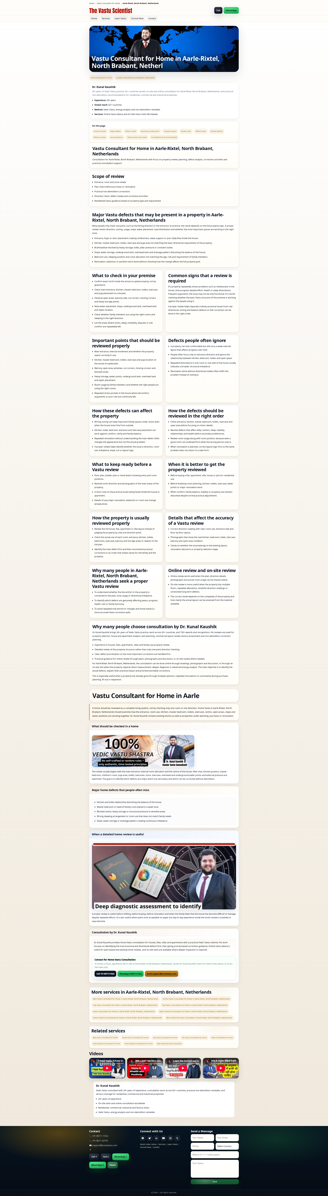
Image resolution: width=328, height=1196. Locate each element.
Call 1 (94, 1156)
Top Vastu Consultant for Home (165, 1037)
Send (215, 1182)
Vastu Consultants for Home (222, 1037)
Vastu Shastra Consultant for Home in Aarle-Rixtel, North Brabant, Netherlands (193, 1011)
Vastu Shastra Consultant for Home (106, 1043)
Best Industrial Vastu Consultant (169, 1043)
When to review (100, 137)
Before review (201, 131)
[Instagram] (170, 1138)
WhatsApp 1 (120, 1156)
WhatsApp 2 (97, 1165)
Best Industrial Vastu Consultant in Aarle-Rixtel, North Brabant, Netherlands (199, 1017)
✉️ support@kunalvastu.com (103, 1145)
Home (91, 3)
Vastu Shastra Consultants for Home (138, 1043)
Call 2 (106, 1156)
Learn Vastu (120, 18)
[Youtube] (163, 1138)
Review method (217, 131)
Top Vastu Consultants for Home (194, 1037)
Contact (152, 18)
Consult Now (137, 18)
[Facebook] (142, 1138)
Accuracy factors (116, 137)
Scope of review (100, 131)
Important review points (150, 131)
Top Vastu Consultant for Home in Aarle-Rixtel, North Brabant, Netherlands (125, 1005)
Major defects (115, 131)
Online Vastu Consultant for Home (135, 1037)
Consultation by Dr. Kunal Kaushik (164, 137)
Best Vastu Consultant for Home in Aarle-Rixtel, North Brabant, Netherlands (125, 999)
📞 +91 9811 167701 (98, 1140)
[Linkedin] (156, 1138)
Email (113, 1165)
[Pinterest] (177, 1138)
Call (218, 10)
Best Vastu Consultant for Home (105, 1037)
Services (106, 18)
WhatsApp (231, 10)
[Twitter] (149, 1138)
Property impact (170, 131)
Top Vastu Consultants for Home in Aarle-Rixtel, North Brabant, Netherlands (194, 1005)
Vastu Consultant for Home (108, 3)
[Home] (110, 10)
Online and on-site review (137, 137)
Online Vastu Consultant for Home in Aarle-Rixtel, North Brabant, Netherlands (196, 999)
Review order (186, 131)
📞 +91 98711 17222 (98, 1136)
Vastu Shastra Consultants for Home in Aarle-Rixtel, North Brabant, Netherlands (127, 1017)
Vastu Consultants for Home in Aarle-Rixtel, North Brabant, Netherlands (124, 1011)
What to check (130, 131)
